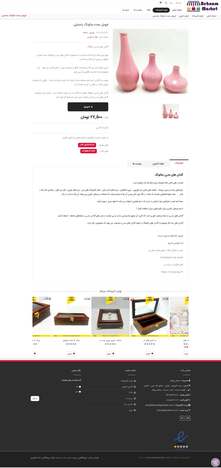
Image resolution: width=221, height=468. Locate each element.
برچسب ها (137, 164)
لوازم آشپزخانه (161, 10)
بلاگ (148, 10)
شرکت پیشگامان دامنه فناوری (43, 458)
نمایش (148, 354)
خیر (77, 391)
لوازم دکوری (92, 37)
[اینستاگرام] (188, 418)
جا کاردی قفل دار (149, 340)
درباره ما (125, 10)
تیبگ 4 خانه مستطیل (71, 340)
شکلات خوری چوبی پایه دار (110, 340)
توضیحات (179, 163)
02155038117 (88, 151)
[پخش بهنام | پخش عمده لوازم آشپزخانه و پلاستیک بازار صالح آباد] (202, 6)
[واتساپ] (182, 418)
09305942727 (87, 145)
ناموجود (86, 107)
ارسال (35, 398)
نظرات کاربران (158, 164)
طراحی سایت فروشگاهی (88, 458)
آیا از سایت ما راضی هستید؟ (71, 380)
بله (77, 386)
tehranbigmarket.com (167, 410)
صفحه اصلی (177, 10)
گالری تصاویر (127, 387)
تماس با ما (138, 10)
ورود (131, 410)
